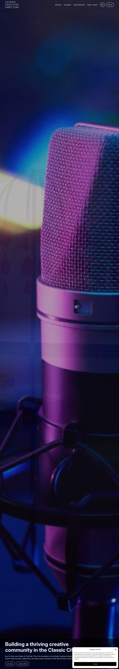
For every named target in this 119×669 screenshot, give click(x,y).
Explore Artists (22, 664)
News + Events (92, 5)
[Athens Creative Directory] (12, 5)
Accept (95, 664)
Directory (58, 5)
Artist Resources (79, 5)
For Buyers (67, 5)
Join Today (10, 664)
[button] (115, 649)
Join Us (110, 5)
